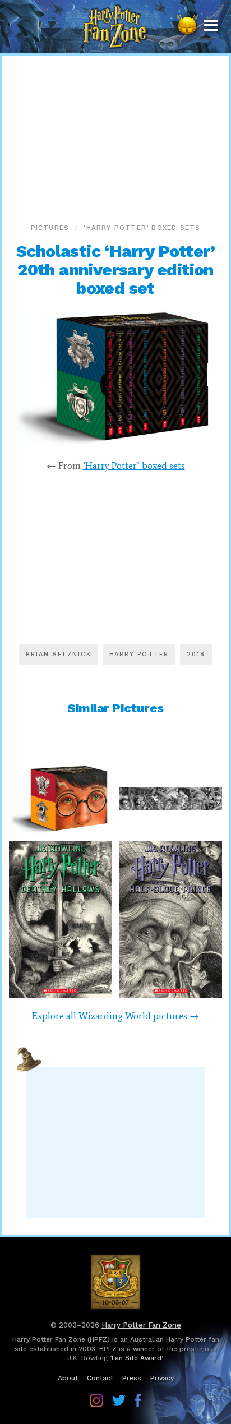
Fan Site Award (136, 1358)
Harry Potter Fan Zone (141, 1325)
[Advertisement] (115, 137)
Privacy (162, 1378)
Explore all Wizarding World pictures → (115, 1015)
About (68, 1378)
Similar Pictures (115, 708)
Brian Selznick (58, 654)
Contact (100, 1378)
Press (131, 1378)
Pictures (50, 228)
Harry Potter (139, 654)
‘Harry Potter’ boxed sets (142, 228)
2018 (196, 654)
